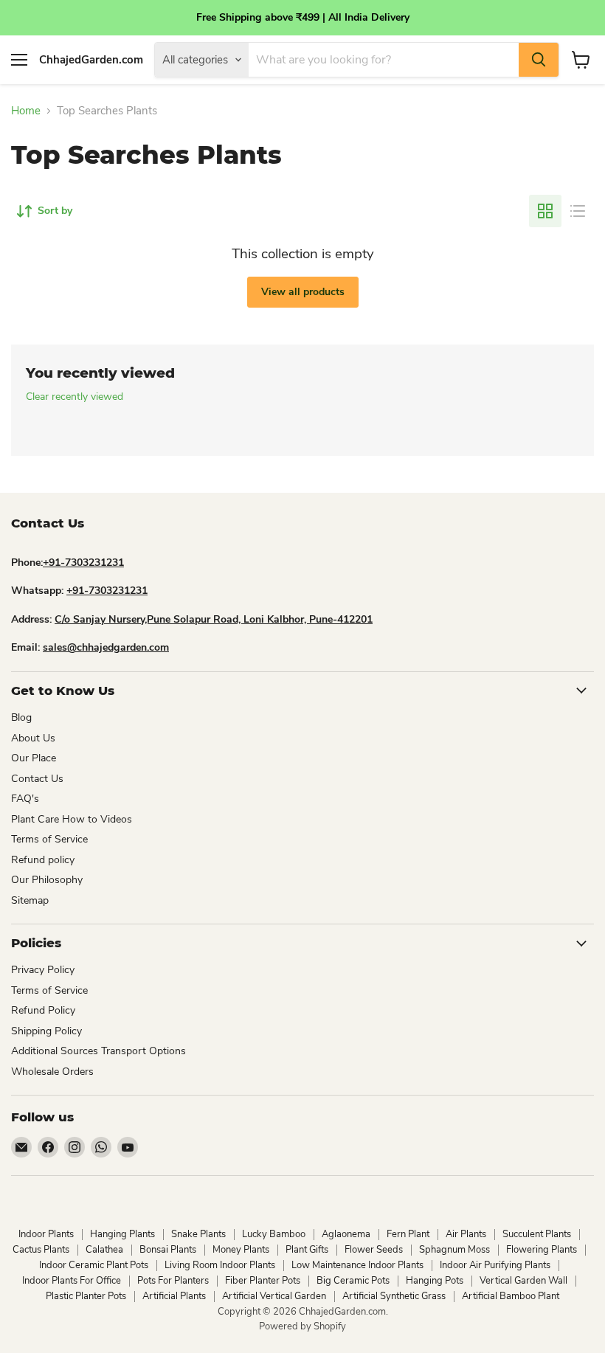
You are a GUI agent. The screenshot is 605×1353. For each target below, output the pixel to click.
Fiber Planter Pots (262, 1280)
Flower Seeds (374, 1249)
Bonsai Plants (167, 1249)
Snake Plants (198, 1234)
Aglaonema (346, 1234)
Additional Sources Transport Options (98, 1051)
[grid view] (545, 211)
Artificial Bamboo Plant (510, 1296)
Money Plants (240, 1249)
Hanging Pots (434, 1280)
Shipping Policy (46, 1031)
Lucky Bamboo (273, 1234)
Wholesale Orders (52, 1072)
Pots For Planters (173, 1280)
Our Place (33, 758)
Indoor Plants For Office (71, 1280)
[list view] (577, 211)
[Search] (539, 60)
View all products (303, 292)
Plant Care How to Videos (71, 819)
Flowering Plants (541, 1249)
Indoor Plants (46, 1234)
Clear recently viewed (74, 397)
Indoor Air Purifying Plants (495, 1265)
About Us (33, 738)
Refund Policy (43, 1010)
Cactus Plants (41, 1249)
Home (26, 111)
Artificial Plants (174, 1296)
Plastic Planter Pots (86, 1296)
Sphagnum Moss (454, 1249)
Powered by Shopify (302, 1326)
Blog (21, 717)
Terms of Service (49, 839)
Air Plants (466, 1234)
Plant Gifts (307, 1249)
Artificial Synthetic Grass (394, 1296)
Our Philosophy (47, 880)
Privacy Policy (43, 970)
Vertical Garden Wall (523, 1280)
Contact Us (37, 779)
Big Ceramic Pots (353, 1280)
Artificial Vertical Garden (274, 1296)
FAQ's (25, 799)
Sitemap (30, 900)
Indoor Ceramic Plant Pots (93, 1265)
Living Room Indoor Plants (220, 1265)
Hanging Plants (122, 1234)
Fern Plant (408, 1234)
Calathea (104, 1249)
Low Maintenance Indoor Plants (357, 1265)
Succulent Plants (536, 1234)
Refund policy (43, 860)
